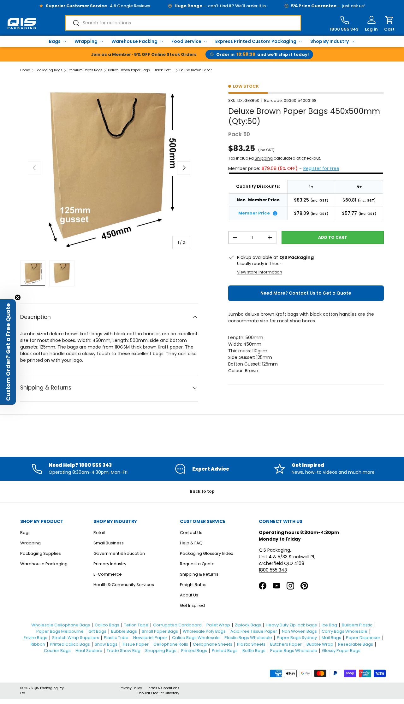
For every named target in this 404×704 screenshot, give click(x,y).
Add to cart (332, 237)
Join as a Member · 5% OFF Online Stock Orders (144, 54)
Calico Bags (107, 625)
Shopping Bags (160, 651)
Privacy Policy (131, 688)
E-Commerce (107, 574)
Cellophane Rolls (170, 644)
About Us (189, 595)
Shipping (264, 158)
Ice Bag (329, 625)
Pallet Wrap (218, 625)
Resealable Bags (355, 644)
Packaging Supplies (40, 553)
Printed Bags (194, 651)
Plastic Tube (116, 638)
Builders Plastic (357, 625)
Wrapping (86, 41)
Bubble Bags (124, 631)
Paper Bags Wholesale (293, 651)
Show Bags (106, 644)
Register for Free (321, 168)
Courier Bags (57, 651)
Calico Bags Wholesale (196, 638)
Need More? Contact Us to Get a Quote (305, 293)
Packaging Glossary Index (206, 553)
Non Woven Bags (299, 631)
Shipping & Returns (199, 574)
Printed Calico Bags (70, 644)
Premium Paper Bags (85, 70)
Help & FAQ (191, 543)
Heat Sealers (88, 651)
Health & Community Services (123, 585)
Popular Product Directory (158, 693)
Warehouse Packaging (44, 564)
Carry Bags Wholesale (344, 631)
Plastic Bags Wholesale (248, 638)
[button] (389, 23)
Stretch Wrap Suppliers (75, 638)
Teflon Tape (136, 625)
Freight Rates (193, 585)
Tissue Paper (135, 644)
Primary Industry (109, 564)
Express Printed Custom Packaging (255, 41)
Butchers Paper (286, 644)
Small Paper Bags (160, 631)
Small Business (108, 543)
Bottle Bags (253, 651)
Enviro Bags (35, 638)
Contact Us (191, 533)
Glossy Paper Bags (341, 651)
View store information (259, 272)
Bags (55, 41)
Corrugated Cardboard (177, 625)
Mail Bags (331, 638)
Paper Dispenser (363, 638)
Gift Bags (97, 631)
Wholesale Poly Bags (204, 631)
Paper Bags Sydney (297, 638)
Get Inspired (192, 605)
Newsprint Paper (150, 638)
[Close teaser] (18, 297)
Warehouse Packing (134, 41)
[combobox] (183, 23)
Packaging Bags (48, 70)
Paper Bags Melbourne (60, 631)
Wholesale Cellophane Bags (60, 625)
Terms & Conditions (163, 688)
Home (25, 70)
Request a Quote (197, 564)
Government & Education (119, 553)
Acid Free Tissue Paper (253, 631)
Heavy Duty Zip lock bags (291, 625)
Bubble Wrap (319, 644)
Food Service (186, 41)
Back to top (202, 491)
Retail (99, 533)
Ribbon (38, 644)
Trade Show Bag (123, 651)
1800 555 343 (273, 570)
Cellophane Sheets (212, 644)
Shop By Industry (329, 41)
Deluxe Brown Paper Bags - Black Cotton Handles (141, 70)
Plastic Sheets (251, 644)
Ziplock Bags (248, 625)
